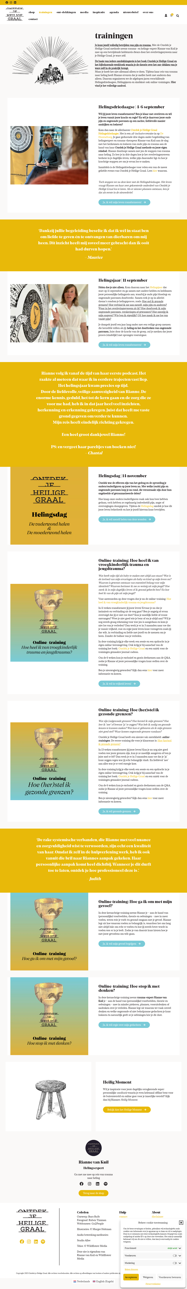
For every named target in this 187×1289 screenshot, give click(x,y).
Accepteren (131, 1277)
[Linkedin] (15, 2)
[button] (181, 1222)
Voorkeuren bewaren (170, 1277)
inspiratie (99, 12)
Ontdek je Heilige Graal (131, 648)
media (84, 12)
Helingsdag (147, 506)
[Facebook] (7, 2)
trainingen (45, 12)
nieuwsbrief (130, 12)
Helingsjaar (156, 287)
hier (155, 170)
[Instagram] (11, 2)
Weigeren (148, 1277)
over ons (148, 12)
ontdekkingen (66, 12)
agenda (114, 12)
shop (31, 12)
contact (33, 19)
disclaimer (157, 1216)
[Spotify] (106, 1184)
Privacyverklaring (153, 1284)
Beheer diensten (131, 1269)
